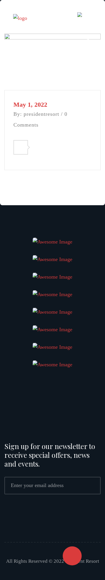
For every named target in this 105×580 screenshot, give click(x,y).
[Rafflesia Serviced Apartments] (20, 19)
